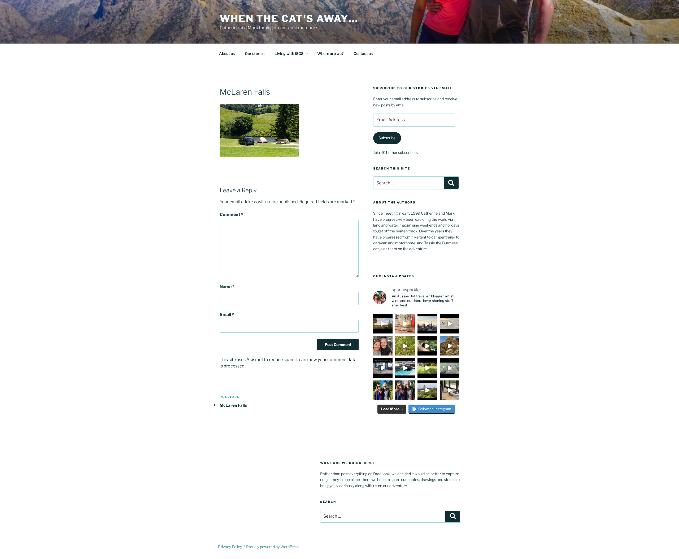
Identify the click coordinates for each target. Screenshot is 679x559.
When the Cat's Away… (289, 18)
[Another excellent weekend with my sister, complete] (383, 346)
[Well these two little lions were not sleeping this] (449, 323)
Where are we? (330, 53)
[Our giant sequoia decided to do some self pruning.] (427, 346)
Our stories (254, 53)
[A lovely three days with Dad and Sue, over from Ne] (405, 390)
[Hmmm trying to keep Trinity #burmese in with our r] (383, 368)
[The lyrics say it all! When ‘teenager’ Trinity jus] (449, 390)
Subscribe (386, 138)
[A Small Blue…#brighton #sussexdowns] (405, 346)
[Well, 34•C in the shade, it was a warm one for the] (449, 368)
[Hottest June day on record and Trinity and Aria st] (427, 368)
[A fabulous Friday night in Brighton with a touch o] (427, 323)
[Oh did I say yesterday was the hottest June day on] (405, 368)
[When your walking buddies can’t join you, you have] (449, 346)
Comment (231, 214)
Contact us (363, 53)
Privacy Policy (230, 546)
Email (227, 314)
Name (227, 286)
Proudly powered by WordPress (272, 546)
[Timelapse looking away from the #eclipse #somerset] (383, 323)
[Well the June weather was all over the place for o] (427, 390)
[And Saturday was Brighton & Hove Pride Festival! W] (405, 323)
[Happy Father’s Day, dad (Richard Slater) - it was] (383, 390)
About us (227, 53)
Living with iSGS (289, 53)
